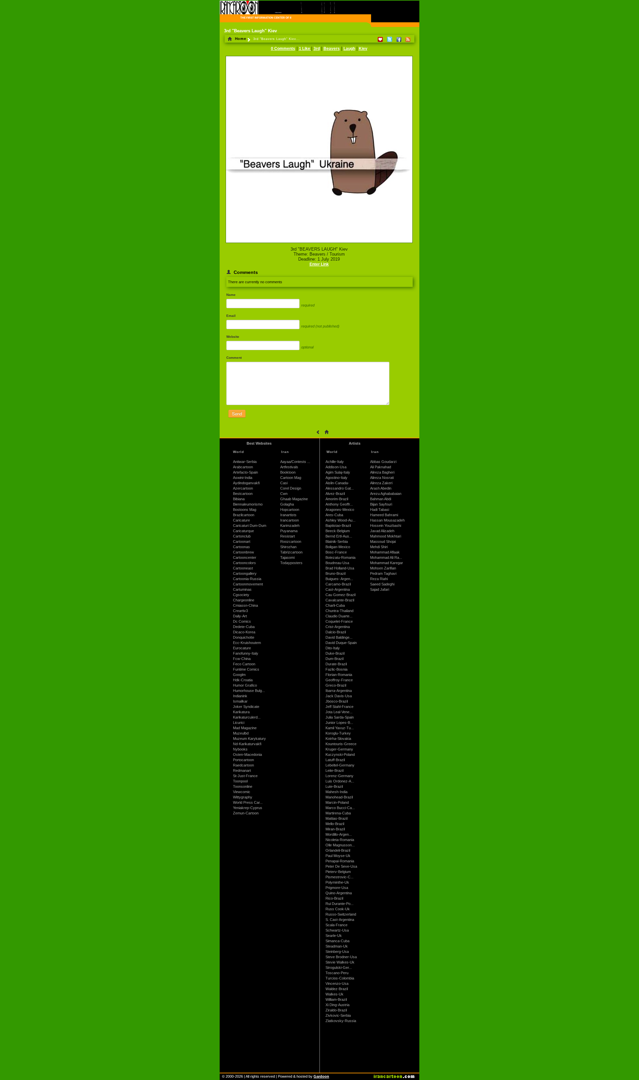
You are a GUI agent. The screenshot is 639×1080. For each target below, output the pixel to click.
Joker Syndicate (246, 707)
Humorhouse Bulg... (249, 691)
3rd (317, 48)
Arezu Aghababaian (385, 494)
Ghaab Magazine (294, 499)
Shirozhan (288, 547)
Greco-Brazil (335, 685)
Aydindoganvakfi (246, 483)
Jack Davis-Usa (338, 696)
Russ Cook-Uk (337, 909)
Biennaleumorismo (248, 504)
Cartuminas (242, 589)
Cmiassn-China (245, 605)
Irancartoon (289, 520)
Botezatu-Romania (340, 557)
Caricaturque (243, 531)
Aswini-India (242, 478)
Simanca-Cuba (337, 941)
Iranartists (288, 515)
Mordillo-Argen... (338, 834)
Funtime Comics (246, 669)
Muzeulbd (241, 733)
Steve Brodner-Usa (341, 957)
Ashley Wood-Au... (340, 520)
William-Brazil (336, 999)
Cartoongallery (245, 573)
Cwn (284, 494)
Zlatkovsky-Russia (340, 1021)
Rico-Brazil (334, 898)
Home (240, 39)
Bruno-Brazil (335, 573)
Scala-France (336, 925)
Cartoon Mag (290, 478)
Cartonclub (242, 536)
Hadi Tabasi (379, 510)
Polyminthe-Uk (337, 882)
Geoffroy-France (339, 680)
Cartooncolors (244, 563)
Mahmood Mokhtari (385, 536)
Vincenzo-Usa (336, 983)
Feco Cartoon (244, 664)
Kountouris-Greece (340, 744)
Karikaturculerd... (247, 717)
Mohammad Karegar (386, 563)
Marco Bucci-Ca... (340, 808)
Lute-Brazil (334, 786)
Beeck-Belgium (337, 531)
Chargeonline (243, 600)
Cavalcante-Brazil (339, 600)
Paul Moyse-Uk (337, 856)
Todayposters (291, 563)
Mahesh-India (336, 792)
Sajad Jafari (379, 589)
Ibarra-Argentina (338, 691)
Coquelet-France (339, 621)
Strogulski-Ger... (338, 968)
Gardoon (321, 1076)
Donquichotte (243, 637)
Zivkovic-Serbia (338, 1015)
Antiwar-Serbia (245, 462)
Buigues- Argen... (339, 579)
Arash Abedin (380, 488)
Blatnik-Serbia (336, 541)
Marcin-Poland (337, 802)
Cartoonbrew (243, 552)
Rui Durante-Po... (339, 904)
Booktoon (288, 472)
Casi (284, 483)
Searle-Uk (333, 936)
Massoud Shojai (383, 541)
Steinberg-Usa (337, 952)
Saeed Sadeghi (382, 584)
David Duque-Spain (341, 643)
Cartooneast (243, 568)
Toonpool (240, 781)
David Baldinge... (338, 637)
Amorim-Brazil (336, 499)
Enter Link (319, 264)
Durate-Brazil (336, 664)
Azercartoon (243, 488)
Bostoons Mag (244, 510)
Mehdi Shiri (379, 547)
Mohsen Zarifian (383, 568)
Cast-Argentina (337, 589)
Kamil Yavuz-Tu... (339, 728)
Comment (234, 357)
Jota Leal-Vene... (338, 712)
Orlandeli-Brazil (337, 850)
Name (231, 295)
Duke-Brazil (334, 653)
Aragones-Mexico (339, 510)
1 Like (305, 48)
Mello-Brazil (334, 824)
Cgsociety (241, 595)
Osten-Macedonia (247, 754)
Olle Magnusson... (340, 845)
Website (232, 336)
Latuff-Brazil (335, 760)
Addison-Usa (335, 467)
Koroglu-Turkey (338, 733)
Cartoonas (241, 547)
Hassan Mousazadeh (387, 520)
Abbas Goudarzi (383, 462)
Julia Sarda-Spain (339, 717)
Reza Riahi (379, 579)
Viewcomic (241, 792)
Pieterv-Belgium (338, 872)
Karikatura (241, 712)
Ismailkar (240, 701)
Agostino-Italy (336, 478)
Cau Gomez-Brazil (340, 595)
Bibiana (239, 499)
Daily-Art (240, 616)
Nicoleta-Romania (339, 840)
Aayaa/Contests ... (295, 462)
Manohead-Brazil (339, 797)
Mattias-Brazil (336, 818)
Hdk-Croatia (243, 680)
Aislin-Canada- (337, 483)
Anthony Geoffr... (339, 504)
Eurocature (242, 648)
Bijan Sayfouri (381, 504)
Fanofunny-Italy (245, 653)
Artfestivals (289, 467)
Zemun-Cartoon (246, 813)
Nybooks (240, 749)
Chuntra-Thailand (339, 611)
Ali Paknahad (380, 467)
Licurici (238, 723)
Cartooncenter (244, 557)
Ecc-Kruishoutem (247, 643)
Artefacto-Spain (245, 472)
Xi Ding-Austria (337, 1005)
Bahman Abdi (380, 499)
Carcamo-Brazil (338, 584)
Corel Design (290, 488)
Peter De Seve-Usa (341, 866)
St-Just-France (245, 776)
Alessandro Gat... (339, 488)
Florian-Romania (338, 675)
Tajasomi (287, 557)
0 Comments (283, 48)
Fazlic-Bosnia (336, 669)
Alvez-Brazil (335, 494)
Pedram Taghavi (383, 573)
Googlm (239, 675)
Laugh (349, 48)
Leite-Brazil (334, 770)
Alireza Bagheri (382, 472)
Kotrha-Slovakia (338, 739)
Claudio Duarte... (338, 616)
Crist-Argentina (337, 627)
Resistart (287, 536)
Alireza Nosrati (382, 478)
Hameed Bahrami (384, 515)
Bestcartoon (243, 494)
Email (231, 316)
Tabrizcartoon (291, 552)
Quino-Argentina (338, 893)
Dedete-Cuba (244, 627)
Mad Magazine (245, 728)
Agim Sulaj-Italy (337, 472)
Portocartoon (243, 760)
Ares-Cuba (334, 515)
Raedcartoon (243, 765)
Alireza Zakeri (381, 483)
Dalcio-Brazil (335, 632)
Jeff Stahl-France (339, 707)
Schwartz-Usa (337, 930)
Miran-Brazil (335, 829)
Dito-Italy (332, 648)
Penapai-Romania (339, 861)
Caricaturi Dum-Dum (249, 526)
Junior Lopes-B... (339, 723)
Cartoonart (241, 541)
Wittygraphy (242, 797)
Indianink (240, 696)
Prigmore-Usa (336, 888)
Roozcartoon (290, 541)
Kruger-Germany (339, 749)
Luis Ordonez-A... (339, 781)
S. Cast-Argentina (339, 920)
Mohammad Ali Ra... (386, 557)
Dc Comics (242, 621)
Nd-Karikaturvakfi (247, 744)
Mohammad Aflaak (385, 552)
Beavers (331, 48)
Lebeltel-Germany (339, 765)
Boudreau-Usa (337, 563)
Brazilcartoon (243, 515)
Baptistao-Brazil (338, 526)
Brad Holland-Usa (339, 568)
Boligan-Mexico (337, 547)
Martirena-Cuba (338, 813)
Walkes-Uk (334, 994)
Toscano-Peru (336, 973)
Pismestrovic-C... (339, 877)
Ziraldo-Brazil (336, 1010)
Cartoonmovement (248, 584)
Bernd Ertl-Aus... (338, 536)
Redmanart (242, 770)
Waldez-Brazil (336, 989)
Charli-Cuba (335, 605)
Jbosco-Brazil (336, 701)
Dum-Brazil (334, 659)
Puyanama (289, 531)
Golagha (287, 504)
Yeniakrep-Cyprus (247, 808)
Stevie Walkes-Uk (339, 962)
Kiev (363, 48)
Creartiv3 (240, 611)
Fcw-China (242, 659)
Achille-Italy (334, 462)
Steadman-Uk (336, 946)
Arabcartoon (243, 467)
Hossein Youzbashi (385, 526)
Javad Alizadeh (382, 531)
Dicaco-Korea (244, 632)
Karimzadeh (290, 526)
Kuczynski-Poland (340, 754)
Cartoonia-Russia (247, 579)
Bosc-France (336, 552)
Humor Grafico (245, 685)
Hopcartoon (289, 510)
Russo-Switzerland (340, 914)
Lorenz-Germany (339, 776)
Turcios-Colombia (339, 978)
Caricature (241, 520)
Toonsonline (242, 786)
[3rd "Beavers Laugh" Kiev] (319, 243)
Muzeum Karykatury (249, 739)
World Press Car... (248, 802)
